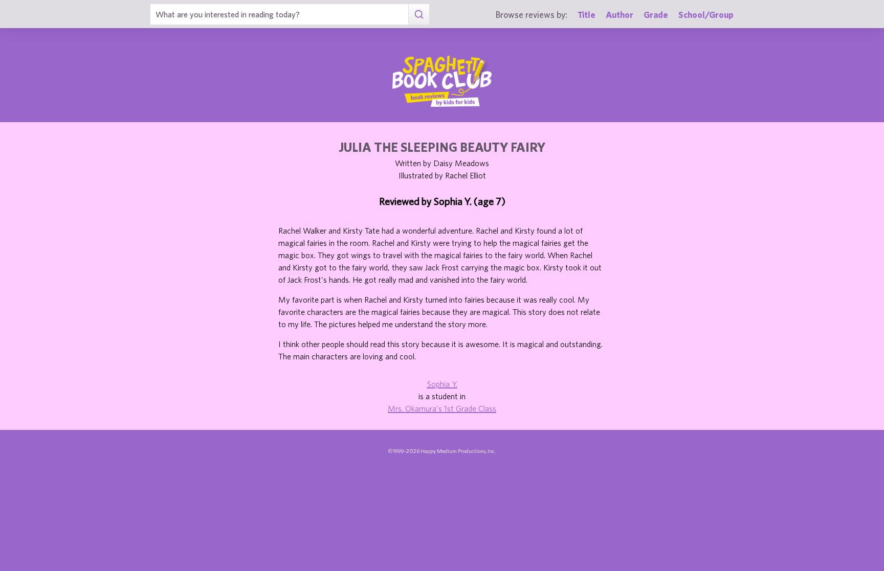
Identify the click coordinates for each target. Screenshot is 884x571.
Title (586, 14)
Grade (656, 14)
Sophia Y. (442, 384)
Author (619, 14)
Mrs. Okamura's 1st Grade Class (442, 408)
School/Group (706, 14)
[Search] (418, 14)
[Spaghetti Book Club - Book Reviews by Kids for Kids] (442, 81)
